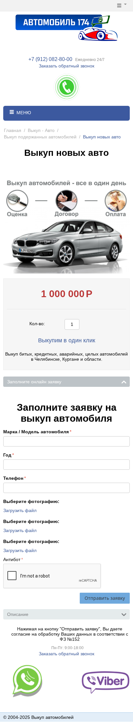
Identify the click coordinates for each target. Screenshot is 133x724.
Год (7, 455)
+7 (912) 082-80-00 (50, 59)
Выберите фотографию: (31, 501)
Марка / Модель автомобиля (36, 431)
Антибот (11, 559)
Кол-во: (37, 323)
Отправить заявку (105, 598)
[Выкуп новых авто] (66, 222)
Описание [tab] (17, 614)
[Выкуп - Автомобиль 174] (66, 27)
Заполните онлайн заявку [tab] (34, 381)
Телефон (13, 478)
